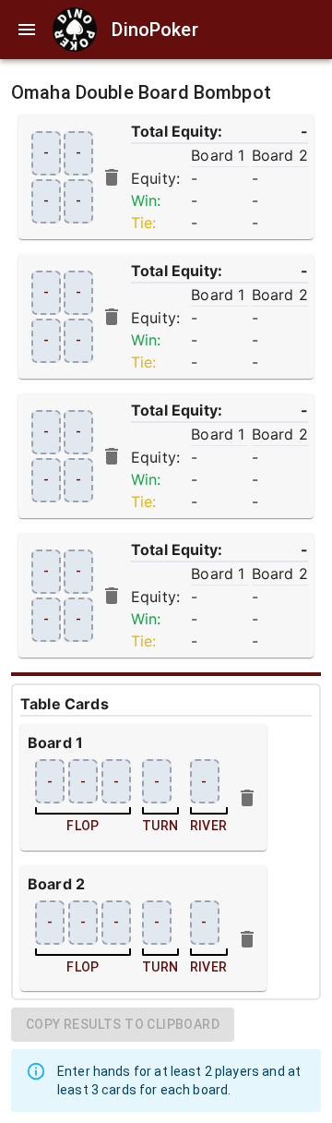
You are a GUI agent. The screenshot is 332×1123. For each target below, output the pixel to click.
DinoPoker (154, 29)
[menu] (27, 29)
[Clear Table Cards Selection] (112, 177)
